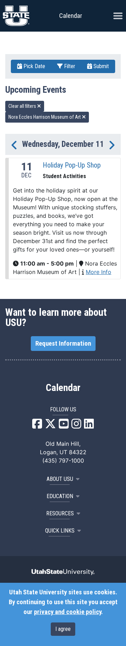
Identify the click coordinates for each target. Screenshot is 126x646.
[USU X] (50, 425)
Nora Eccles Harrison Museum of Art (45, 117)
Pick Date (33, 66)
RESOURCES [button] (60, 513)
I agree (63, 629)
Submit (100, 66)
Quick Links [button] (60, 530)
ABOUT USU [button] (60, 479)
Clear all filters (22, 106)
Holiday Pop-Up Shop (72, 165)
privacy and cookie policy (67, 612)
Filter (69, 66)
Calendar (63, 388)
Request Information (63, 343)
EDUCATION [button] (60, 496)
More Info (98, 271)
